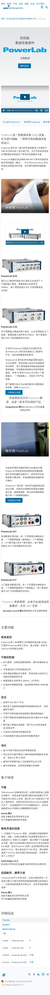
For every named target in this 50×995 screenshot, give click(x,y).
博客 (27, 3)
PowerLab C (24, 387)
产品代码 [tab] (6, 920)
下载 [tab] (4, 933)
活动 (32, 3)
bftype (32, 955)
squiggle (4, 975)
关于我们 (40, 3)
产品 (15, 3)
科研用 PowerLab (32, 122)
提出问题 (14, 392)
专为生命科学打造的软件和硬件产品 (21, 18)
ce (30, 940)
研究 (3, 3)
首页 (3, 18)
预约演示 (24, 66)
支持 (21, 3)
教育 (9, 3)
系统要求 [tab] (6, 925)
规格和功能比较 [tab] (8, 929)
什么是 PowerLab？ (12, 122)
